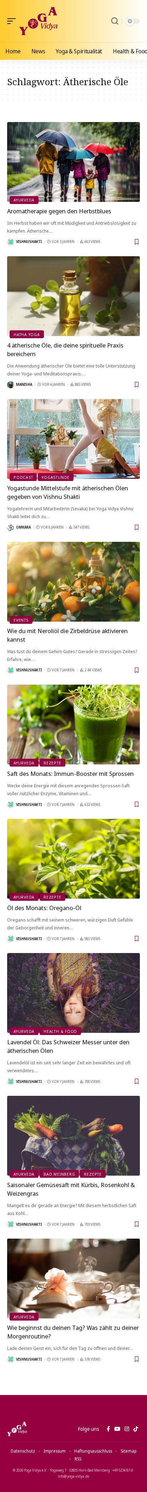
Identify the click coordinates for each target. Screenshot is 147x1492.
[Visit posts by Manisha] (10, 384)
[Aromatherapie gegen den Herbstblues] (73, 162)
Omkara (23, 527)
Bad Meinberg (59, 1174)
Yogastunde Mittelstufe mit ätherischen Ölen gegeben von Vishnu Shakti (67, 492)
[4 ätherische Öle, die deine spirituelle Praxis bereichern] (73, 296)
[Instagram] (127, 1429)
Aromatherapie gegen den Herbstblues (59, 211)
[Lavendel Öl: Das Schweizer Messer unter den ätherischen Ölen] (73, 993)
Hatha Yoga (27, 334)
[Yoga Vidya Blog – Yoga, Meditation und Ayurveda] (17, 1429)
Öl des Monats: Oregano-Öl (44, 908)
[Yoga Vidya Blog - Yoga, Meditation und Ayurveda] (38, 21)
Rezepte (52, 763)
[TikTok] (136, 1429)
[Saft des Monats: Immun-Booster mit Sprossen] (73, 724)
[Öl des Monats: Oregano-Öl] (73, 859)
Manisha (24, 384)
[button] (13, 21)
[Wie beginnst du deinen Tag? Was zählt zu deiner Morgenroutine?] (73, 1278)
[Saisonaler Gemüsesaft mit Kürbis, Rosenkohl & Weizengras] (73, 1136)
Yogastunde (56, 477)
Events (21, 620)
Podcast (23, 477)
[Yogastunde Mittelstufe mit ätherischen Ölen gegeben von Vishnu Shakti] (73, 439)
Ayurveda (24, 200)
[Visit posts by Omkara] (10, 527)
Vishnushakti (29, 241)
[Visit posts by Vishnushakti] (10, 242)
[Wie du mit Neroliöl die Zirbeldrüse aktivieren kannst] (73, 582)
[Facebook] (108, 1429)
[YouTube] (117, 1429)
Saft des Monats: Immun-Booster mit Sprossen (70, 773)
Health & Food (60, 1031)
